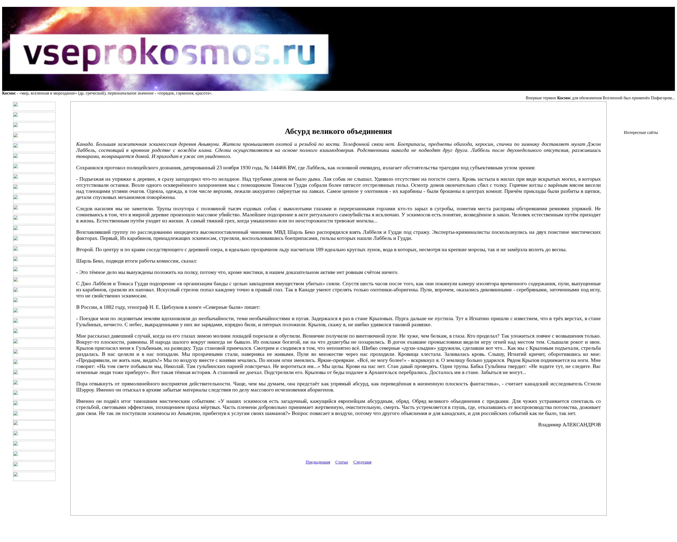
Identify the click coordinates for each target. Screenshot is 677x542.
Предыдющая (318, 462)
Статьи (341, 462)
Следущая (362, 462)
